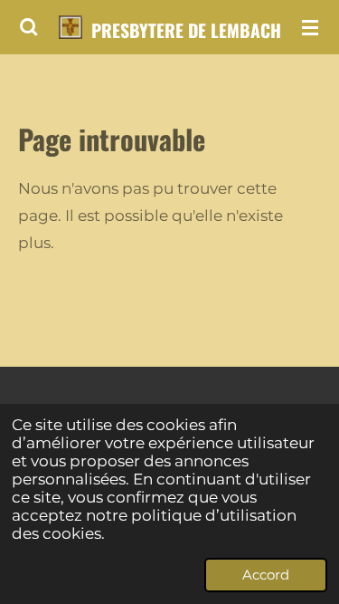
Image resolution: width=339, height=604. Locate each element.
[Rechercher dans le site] (29, 27)
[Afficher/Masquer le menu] (310, 27)
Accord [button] (265, 574)
